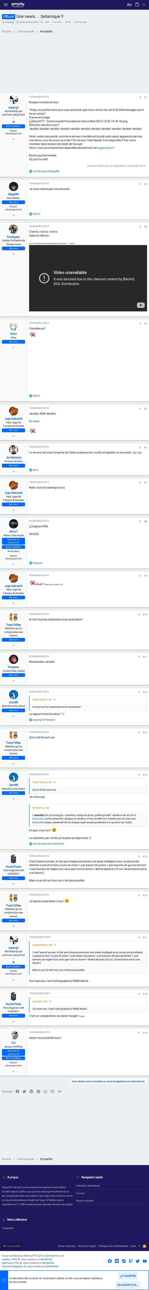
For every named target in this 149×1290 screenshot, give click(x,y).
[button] (6, 5)
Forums (80, 1193)
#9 (145, 575)
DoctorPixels (13, 866)
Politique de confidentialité (113, 1246)
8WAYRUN (46, 1259)
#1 (145, 97)
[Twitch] (130, 1261)
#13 (145, 732)
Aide (133, 1246)
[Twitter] (137, 1261)
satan (68, 22)
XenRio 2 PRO (9, 1259)
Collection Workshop (88, 1185)
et (46, 171)
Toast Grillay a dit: (42, 699)
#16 (145, 895)
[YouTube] (144, 1261)
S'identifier (8, 1228)
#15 (145, 856)
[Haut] (139, 1246)
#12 (145, 692)
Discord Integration (12, 1266)
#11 (145, 656)
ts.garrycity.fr (105, 147)
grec (51, 815)
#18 (145, 994)
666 (47, 22)
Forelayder (13, 236)
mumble (57, 22)
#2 (145, 184)
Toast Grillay (13, 624)
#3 (145, 226)
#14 (145, 774)
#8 (145, 521)
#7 (145, 482)
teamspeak (80, 22)
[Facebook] (109, 1261)
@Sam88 (35, 737)
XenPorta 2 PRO (10, 1262)
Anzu (13, 333)
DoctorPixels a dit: (42, 944)
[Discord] (116, 1261)
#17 (145, 937)
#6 (145, 447)
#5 (145, 408)
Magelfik (13, 194)
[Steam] (123, 1261)
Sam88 (13, 702)
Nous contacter (85, 1200)
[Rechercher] (144, 4)
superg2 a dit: (40, 1001)
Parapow (13, 667)
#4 (145, 323)
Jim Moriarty (13, 457)
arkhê (133, 815)
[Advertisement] (74, 65)
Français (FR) (13, 1246)
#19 (145, 1032)
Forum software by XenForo (33, 1255)
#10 (145, 614)
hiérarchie (37, 818)
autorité (39, 822)
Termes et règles (87, 1246)
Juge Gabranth (13, 418)
